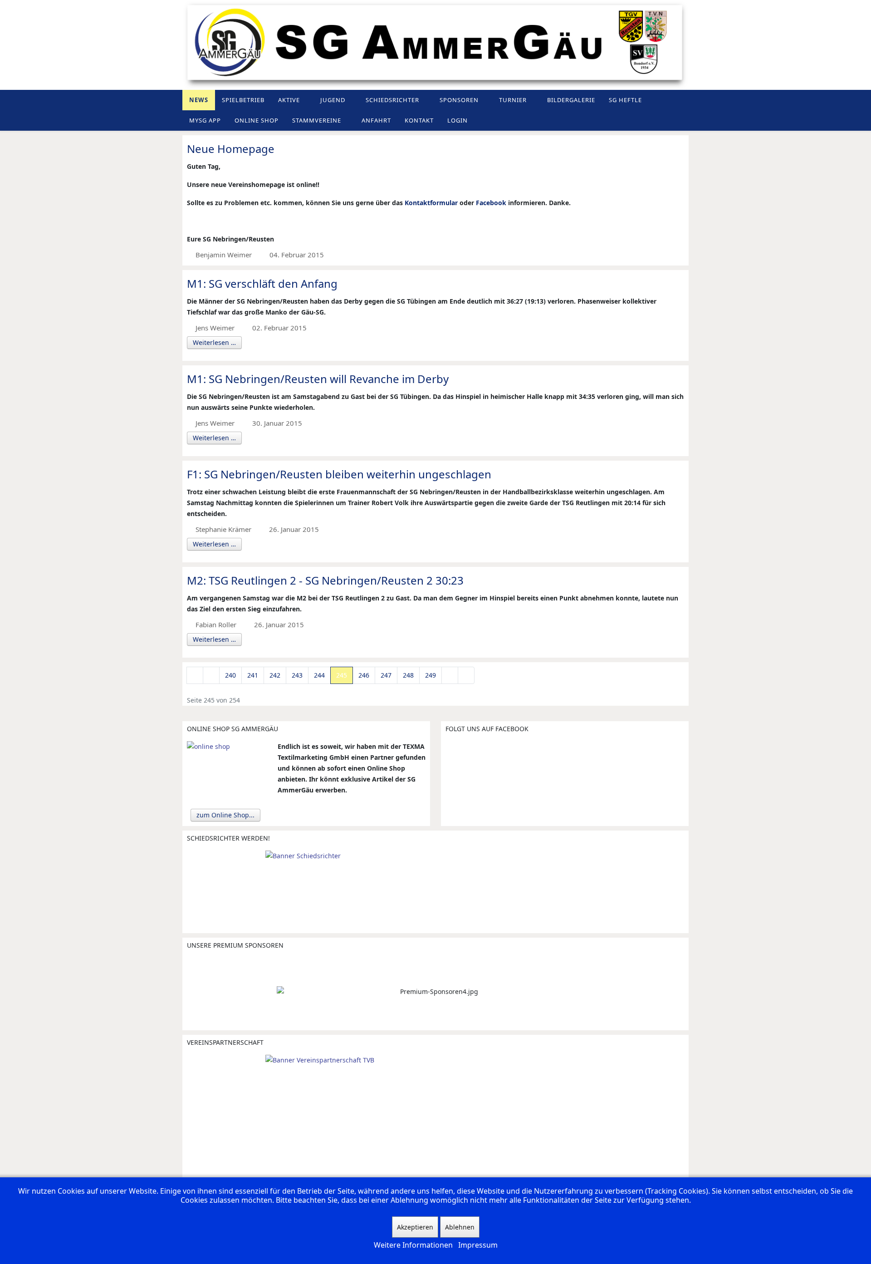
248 (408, 675)
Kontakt (419, 120)
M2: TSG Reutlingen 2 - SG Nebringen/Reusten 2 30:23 (325, 580)
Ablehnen (460, 1227)
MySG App (205, 120)
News (198, 100)
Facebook (491, 202)
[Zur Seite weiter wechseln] (449, 675)
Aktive (289, 100)
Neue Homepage (230, 148)
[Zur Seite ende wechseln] (466, 675)
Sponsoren (459, 100)
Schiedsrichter (392, 100)
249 (430, 675)
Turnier (513, 100)
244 (319, 675)
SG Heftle (625, 100)
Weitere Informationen (413, 1245)
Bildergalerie (571, 100)
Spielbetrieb (243, 100)
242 (274, 675)
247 (386, 675)
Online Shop (257, 120)
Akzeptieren (415, 1227)
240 (230, 675)
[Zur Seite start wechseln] (194, 675)
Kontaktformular (431, 202)
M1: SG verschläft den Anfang (262, 283)
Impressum (478, 1245)
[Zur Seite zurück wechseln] (211, 675)
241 (252, 675)
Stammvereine (316, 120)
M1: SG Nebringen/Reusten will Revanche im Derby (318, 378)
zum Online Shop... (225, 815)
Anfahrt (376, 120)
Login (457, 120)
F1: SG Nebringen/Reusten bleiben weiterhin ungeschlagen (339, 474)
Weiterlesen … (214, 342)
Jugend (332, 100)
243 (297, 675)
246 (363, 675)
